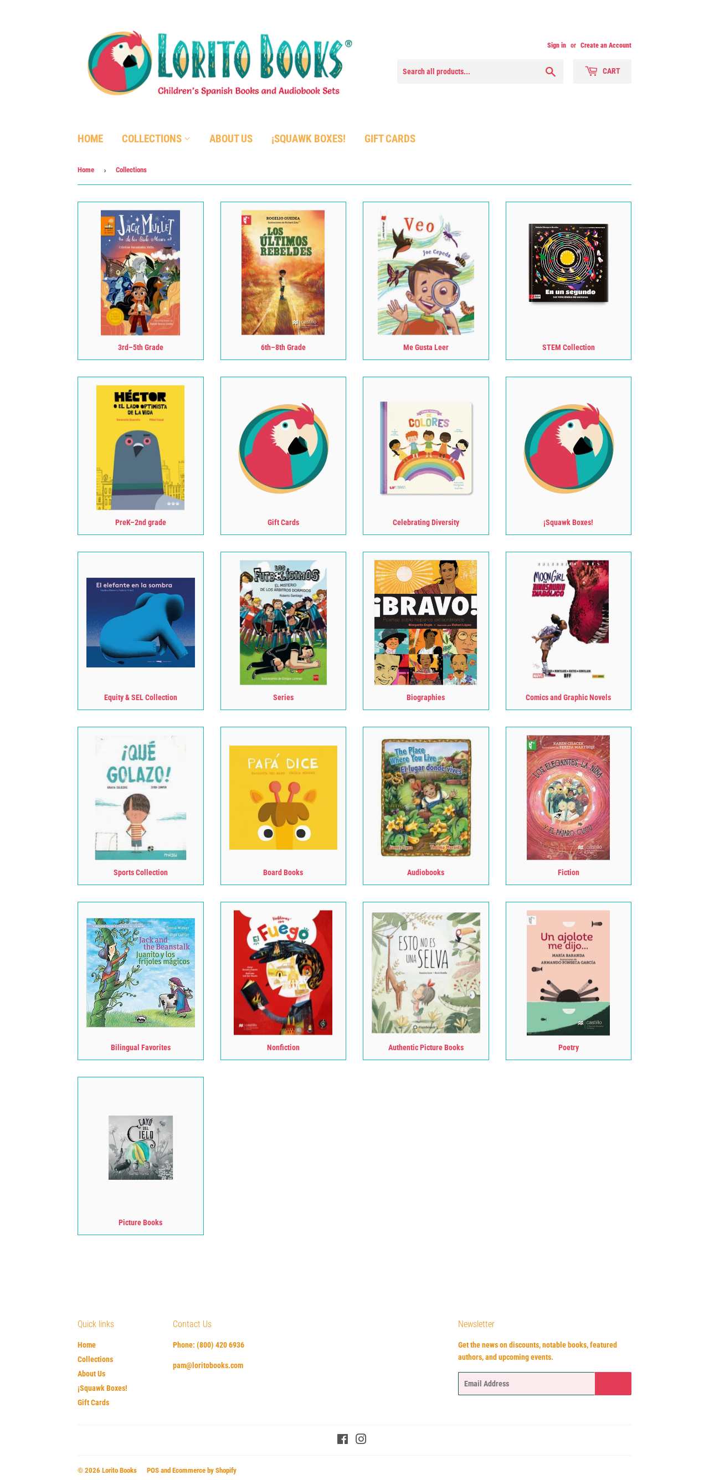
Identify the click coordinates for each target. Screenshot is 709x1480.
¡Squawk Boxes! (308, 138)
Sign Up (613, 1384)
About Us (231, 138)
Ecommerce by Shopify (204, 1470)
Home (90, 138)
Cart (610, 70)
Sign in (556, 45)
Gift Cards (389, 138)
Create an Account (605, 45)
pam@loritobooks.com (208, 1365)
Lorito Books (119, 1470)
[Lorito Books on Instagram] (361, 1440)
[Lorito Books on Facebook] (342, 1440)
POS (153, 1470)
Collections (153, 138)
